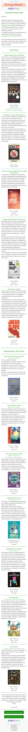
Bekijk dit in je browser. (14, 1)
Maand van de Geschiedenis (9, 25)
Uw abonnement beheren (16, 724)
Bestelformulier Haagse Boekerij (14, 717)
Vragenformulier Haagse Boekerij (14, 712)
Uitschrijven (9, 724)
